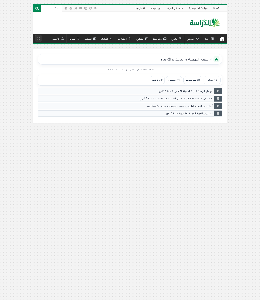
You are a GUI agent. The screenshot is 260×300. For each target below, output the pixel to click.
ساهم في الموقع (175, 8)
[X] (75, 8)
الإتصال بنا (140, 8)
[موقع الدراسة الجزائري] (205, 23)
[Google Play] (95, 8)
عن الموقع (156, 8)
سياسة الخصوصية (198, 8)
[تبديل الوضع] (38, 38)
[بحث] (37, 8)
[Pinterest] (90, 8)
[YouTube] (80, 8)
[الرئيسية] (222, 39)
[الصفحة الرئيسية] (216, 59)
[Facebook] (71, 8)
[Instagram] (85, 8)
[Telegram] (66, 8)
